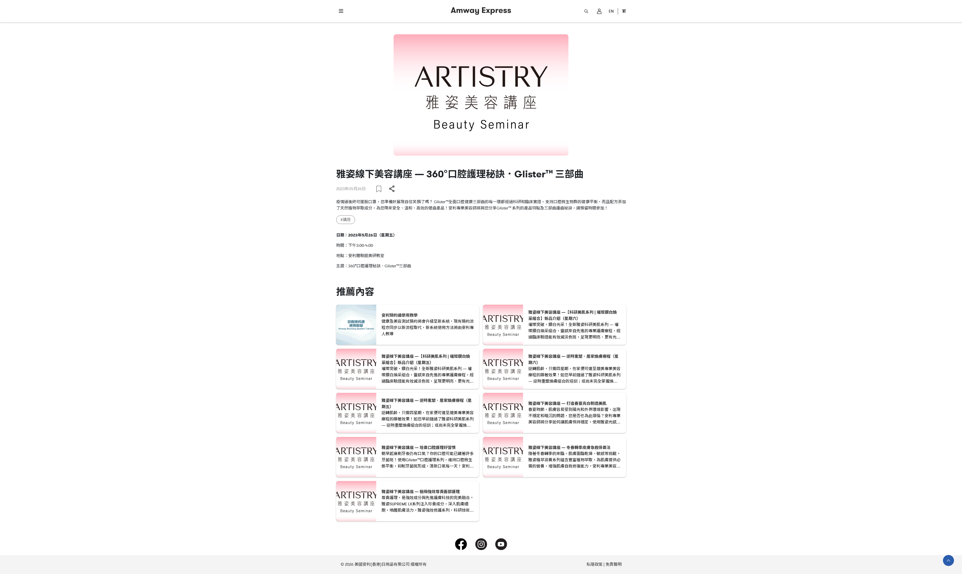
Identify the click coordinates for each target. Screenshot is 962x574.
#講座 (345, 219)
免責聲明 (614, 564)
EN (611, 11)
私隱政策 (594, 564)
